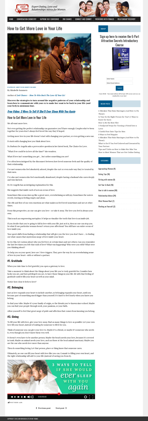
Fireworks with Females (104, 19)
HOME (11, 19)
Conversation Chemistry (26, 19)
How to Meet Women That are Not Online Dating (119, 152)
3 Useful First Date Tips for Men (111, 131)
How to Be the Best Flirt (108, 122)
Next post (60, 408)
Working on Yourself (105, 206)
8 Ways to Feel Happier (108, 134)
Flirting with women (105, 179)
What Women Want (105, 201)
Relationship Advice (105, 195)
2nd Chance (67, 19)
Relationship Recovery (126, 19)
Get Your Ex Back (104, 185)
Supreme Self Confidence (49, 19)
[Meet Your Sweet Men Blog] (74, 8)
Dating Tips (102, 174)
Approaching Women (105, 168)
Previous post (44, 408)
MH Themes (34, 419)
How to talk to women (106, 190)
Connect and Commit (83, 19)
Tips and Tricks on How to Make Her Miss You (117, 149)
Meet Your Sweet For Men (26, 87)
